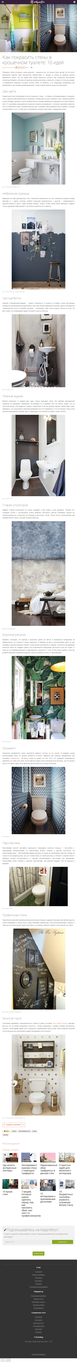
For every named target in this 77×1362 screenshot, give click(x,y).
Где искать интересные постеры (9, 1168)
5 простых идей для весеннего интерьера (65, 1169)
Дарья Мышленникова (8, 67)
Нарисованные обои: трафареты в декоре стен (48, 1169)
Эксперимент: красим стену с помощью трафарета (29, 1169)
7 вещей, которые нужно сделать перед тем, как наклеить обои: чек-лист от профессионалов (31, 1203)
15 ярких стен (8, 1193)
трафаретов (14, 758)
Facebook (38, 1317)
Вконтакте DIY (38, 1323)
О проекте (38, 1272)
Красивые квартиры (38, 1296)
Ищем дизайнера (38, 1275)
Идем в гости (38, 1299)
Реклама (38, 1284)
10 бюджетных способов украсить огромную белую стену (66, 1198)
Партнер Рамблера (39, 1354)
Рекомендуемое (11, 1143)
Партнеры (38, 1278)
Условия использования (38, 1287)
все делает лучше (60, 1023)
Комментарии (38, 1253)
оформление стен (24, 1131)
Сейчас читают (10, 1149)
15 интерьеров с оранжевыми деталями (47, 1197)
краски (5, 1135)
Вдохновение (20, 67)
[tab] (38, 2)
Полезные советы (38, 1302)
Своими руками (38, 1305)
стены (34, 1131)
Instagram (38, 1329)
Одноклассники (38, 1326)
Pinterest (38, 1332)
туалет (14, 1131)
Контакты (38, 1281)
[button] (74, 2)
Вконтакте (38, 1320)
